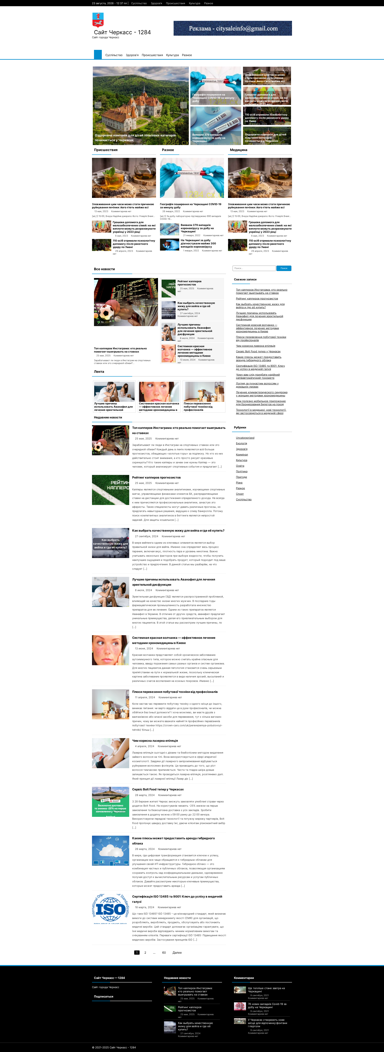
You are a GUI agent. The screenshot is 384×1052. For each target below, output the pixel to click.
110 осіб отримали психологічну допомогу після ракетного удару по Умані (267, 118)
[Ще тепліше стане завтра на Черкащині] (240, 990)
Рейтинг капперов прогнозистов (190, 283)
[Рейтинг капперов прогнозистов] (169, 296)
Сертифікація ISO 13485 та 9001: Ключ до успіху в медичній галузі (260, 367)
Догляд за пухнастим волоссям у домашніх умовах (257, 385)
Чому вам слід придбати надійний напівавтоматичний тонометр (258, 376)
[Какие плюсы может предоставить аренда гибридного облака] (110, 865)
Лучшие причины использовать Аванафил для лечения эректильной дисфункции (195, 329)
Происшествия (175, 3)
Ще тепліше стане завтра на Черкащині (266, 990)
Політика (241, 471)
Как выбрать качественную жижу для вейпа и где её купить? (196, 306)
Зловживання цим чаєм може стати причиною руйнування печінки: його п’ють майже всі (265, 78)
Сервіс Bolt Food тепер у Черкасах (158, 789)
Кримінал (242, 454)
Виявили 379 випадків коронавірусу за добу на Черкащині (208, 138)
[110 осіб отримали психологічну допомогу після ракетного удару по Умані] (101, 250)
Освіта (240, 465)
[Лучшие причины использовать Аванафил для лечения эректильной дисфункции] (169, 339)
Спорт (240, 493)
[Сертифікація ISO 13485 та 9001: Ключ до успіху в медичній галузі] (110, 923)
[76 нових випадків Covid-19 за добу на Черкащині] (240, 1006)
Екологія (241, 443)
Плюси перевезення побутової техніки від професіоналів (155, 406)
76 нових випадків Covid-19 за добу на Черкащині (267, 1005)
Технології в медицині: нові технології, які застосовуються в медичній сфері (261, 411)
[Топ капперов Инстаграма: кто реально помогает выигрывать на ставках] (126, 325)
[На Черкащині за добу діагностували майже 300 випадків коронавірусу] (169, 249)
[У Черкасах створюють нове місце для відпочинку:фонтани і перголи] (240, 1021)
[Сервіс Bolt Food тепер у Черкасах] (110, 816)
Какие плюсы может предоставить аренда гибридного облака (258, 358)
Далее (177, 952)
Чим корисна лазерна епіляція (155, 741)
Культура (194, 3)
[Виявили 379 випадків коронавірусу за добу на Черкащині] (169, 234)
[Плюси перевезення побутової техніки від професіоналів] (161, 392)
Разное (208, 3)
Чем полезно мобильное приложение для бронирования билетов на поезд (261, 402)
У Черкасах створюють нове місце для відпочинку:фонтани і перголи (267, 1023)
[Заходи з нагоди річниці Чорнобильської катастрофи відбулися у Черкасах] (141, 106)
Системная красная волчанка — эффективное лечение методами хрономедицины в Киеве (195, 351)
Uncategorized (245, 437)
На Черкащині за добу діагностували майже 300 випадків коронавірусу (198, 243)
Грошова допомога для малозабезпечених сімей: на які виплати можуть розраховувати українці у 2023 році (266, 99)
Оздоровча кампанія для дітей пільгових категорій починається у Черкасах (265, 137)
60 (164, 952)
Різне (239, 482)
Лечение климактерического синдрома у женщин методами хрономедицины (261, 394)
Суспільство (139, 3)
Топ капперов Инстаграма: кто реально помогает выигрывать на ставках (120, 350)
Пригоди (241, 477)
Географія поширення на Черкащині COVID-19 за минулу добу (213, 98)
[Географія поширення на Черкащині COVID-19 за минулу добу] (192, 197)
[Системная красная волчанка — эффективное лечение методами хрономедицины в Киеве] (169, 361)
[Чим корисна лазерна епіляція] (206, 392)
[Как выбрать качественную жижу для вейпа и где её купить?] (169, 318)
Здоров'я (241, 448)
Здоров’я (156, 3)
